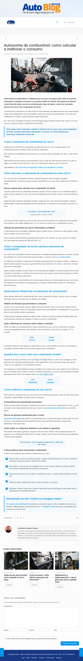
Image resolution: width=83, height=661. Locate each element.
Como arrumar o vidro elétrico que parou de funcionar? (39, 577)
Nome (6, 630)
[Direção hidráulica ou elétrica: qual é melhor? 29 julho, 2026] (81, 652)
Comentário (8, 606)
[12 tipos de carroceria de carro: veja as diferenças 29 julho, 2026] (2, 652)
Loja (23, 658)
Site (55, 630)
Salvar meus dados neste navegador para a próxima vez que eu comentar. (31, 638)
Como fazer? (50, 658)
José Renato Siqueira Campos (24, 54)
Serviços (41, 658)
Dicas (28, 658)
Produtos (34, 658)
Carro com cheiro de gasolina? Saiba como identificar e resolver (39, 167)
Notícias (58, 658)
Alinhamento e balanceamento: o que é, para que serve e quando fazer (66, 578)
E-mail (31, 630)
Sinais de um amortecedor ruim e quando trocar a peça (15, 577)
